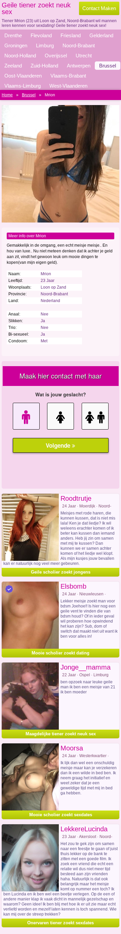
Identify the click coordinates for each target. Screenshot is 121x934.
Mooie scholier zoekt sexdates (60, 814)
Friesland (71, 35)
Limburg (45, 45)
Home (7, 95)
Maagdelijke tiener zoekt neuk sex (61, 733)
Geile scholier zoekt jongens (60, 572)
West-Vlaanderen (68, 86)
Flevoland (41, 35)
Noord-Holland (20, 55)
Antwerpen (78, 65)
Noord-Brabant (79, 45)
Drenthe (13, 35)
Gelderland (101, 35)
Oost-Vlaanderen (23, 76)
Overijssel (56, 55)
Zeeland (13, 65)
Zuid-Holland (44, 65)
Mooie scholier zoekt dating (60, 652)
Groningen (15, 45)
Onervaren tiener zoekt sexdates (60, 922)
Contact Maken (99, 8)
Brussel (107, 65)
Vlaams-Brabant (68, 76)
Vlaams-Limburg (22, 86)
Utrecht (84, 55)
